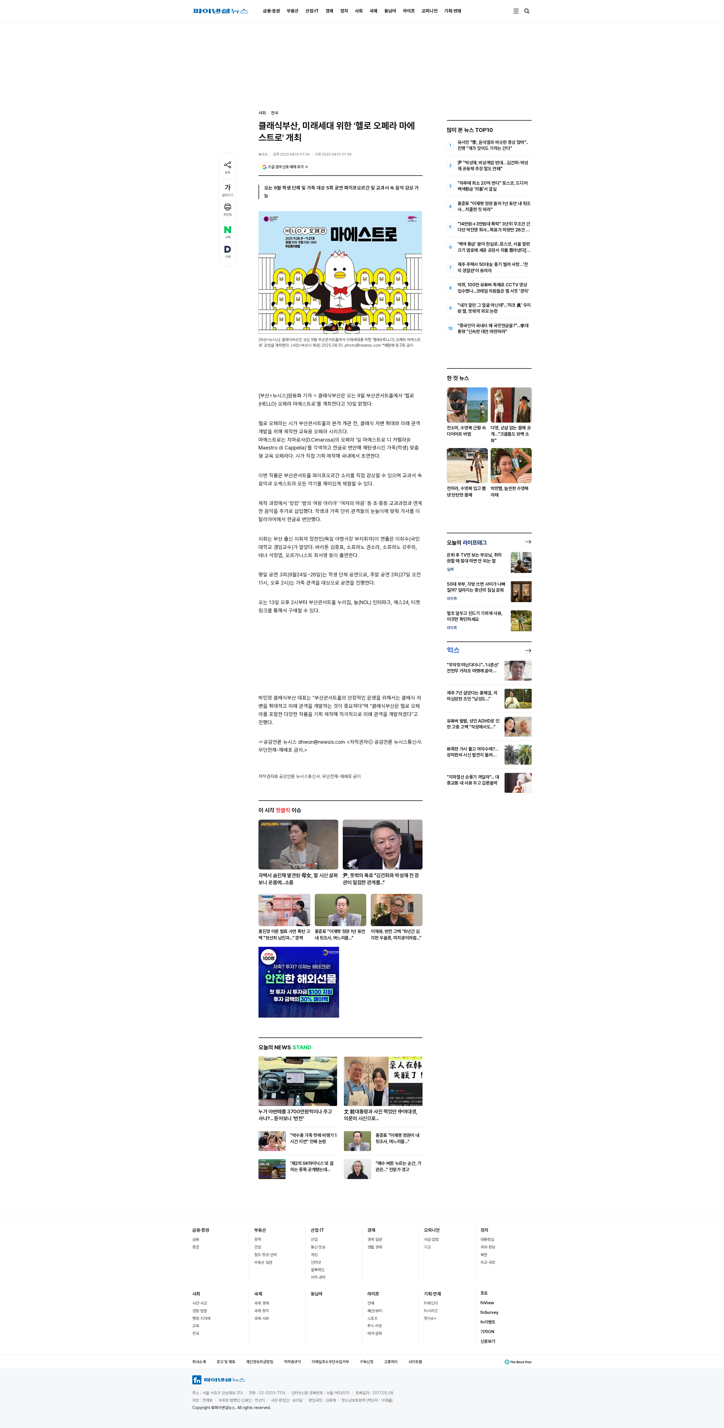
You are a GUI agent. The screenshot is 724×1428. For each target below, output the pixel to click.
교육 (195, 1325)
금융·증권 (271, 11)
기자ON (487, 1331)
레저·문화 (374, 1333)
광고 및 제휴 (226, 1361)
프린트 (227, 215)
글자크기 (227, 195)
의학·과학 (318, 1277)
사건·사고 (199, 1303)
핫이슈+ (430, 1318)
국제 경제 (261, 1303)
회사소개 (199, 1361)
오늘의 (467, 542)
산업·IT (312, 11)
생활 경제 (374, 1247)
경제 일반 (374, 1239)
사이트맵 (415, 1361)
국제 (374, 11)
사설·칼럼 (431, 1239)
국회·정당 (487, 1247)
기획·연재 (452, 11)
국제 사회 (261, 1318)
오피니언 (430, 11)
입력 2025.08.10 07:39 (291, 154)
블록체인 (317, 1269)
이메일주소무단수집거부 (330, 1361)
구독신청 (366, 1361)
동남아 (390, 11)
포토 (484, 1293)
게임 (314, 1254)
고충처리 (391, 1361)
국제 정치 (261, 1310)
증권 (195, 1247)
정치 (344, 11)
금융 (195, 1239)
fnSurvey (489, 1312)
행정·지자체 (201, 1318)
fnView (487, 1302)
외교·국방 (487, 1262)
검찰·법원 (199, 1310)
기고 (427, 1247)
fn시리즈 (431, 1310)
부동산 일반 (263, 1262)
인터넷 (316, 1262)
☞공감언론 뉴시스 (277, 742)
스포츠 (372, 1318)
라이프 (409, 11)
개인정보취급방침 (259, 1361)
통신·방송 (318, 1247)
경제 (329, 11)
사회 (359, 11)
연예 (370, 1303)
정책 (257, 1239)
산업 (314, 1239)
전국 (274, 113)
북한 (483, 1254)
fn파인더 (431, 1303)
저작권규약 (292, 1361)
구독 (227, 237)
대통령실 (487, 1239)
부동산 (293, 11)
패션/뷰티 (374, 1310)
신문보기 (487, 1341)
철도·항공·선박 (265, 1254)
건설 (257, 1247)
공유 (227, 172)
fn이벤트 (487, 1322)
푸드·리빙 (374, 1325)
